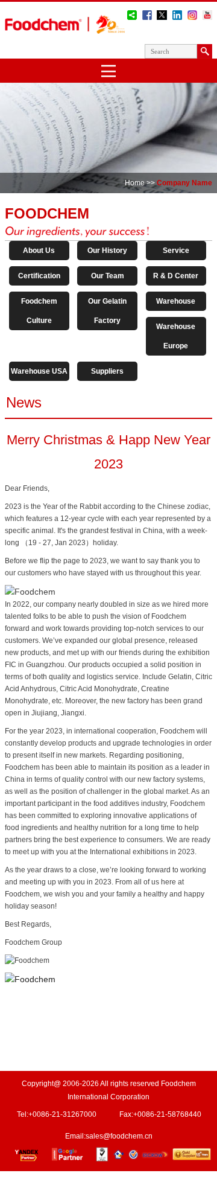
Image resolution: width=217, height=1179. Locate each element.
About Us (39, 250)
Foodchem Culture (39, 311)
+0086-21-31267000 (62, 1114)
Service (176, 250)
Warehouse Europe (175, 336)
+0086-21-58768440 (167, 1114)
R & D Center (175, 276)
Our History (107, 250)
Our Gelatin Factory (107, 311)
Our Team (107, 276)
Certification (39, 276)
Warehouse (175, 301)
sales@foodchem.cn (119, 1136)
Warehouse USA (39, 371)
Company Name (184, 183)
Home (135, 183)
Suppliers (107, 371)
